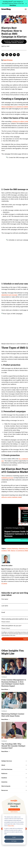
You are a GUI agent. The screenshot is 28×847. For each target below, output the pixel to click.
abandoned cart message (9, 295)
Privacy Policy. (11, 825)
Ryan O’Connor (8, 60)
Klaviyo (13, 550)
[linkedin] (6, 54)
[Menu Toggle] (26, 9)
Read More (13, 5)
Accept (14, 837)
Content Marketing (12, 548)
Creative (4, 550)
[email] (18, 54)
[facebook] (3, 54)
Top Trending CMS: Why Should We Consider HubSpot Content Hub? (13, 746)
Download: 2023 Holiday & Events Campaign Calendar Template (14, 41)
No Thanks (14, 841)
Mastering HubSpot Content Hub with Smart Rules (12, 715)
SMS (8, 550)
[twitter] (10, 54)
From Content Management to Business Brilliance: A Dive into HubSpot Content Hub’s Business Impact (13, 683)
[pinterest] (14, 54)
